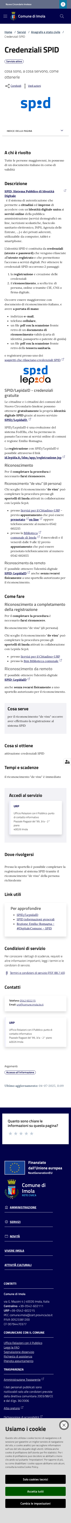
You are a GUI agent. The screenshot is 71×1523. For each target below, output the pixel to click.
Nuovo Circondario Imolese (18, 4)
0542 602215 (28, 1001)
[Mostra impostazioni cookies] (67, 761)
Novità (15, 1236)
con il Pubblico (33, 1343)
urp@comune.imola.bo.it (30, 1004)
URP (16, 806)
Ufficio (8, 1343)
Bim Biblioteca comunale (41, 661)
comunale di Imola (23, 537)
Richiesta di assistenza (18, 1356)
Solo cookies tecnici (35, 1479)
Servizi (21, 32)
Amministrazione (23, 1207)
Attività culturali (18, 1265)
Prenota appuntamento (18, 1361)
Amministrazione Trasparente (22, 1379)
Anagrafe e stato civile (45, 32)
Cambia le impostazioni (35, 1503)
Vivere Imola (14, 1250)
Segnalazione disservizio (19, 1352)
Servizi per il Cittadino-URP (40, 510)
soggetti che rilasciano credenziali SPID (33, 360)
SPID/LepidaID (27, 915)
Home (8, 32)
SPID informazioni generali (36, 919)
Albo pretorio (12, 1408)
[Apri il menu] (5, 16)
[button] (62, 16)
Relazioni (18, 1343)
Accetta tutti (35, 1491)
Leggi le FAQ (12, 1347)
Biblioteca (31, 533)
